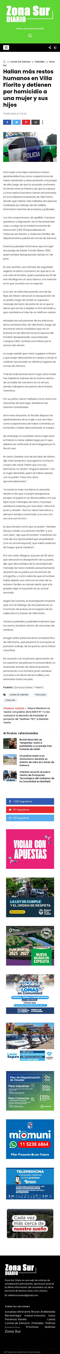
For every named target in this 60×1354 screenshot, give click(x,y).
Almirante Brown (28, 1311)
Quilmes (50, 1326)
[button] (6, 47)
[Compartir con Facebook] (7, 122)
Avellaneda (47, 1311)
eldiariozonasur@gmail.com (23, 1295)
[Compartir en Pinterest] (26, 122)
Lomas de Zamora (20, 61)
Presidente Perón (12, 1327)
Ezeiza (51, 1315)
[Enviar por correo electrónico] (35, 122)
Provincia (32, 1326)
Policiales (40, 61)
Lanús (51, 1319)
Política (50, 1323)
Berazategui (13, 1315)
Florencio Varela (15, 1319)
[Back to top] (55, 1349)
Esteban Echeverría (34, 1315)
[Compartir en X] (16, 122)
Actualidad (10, 1312)
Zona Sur (10, 700)
